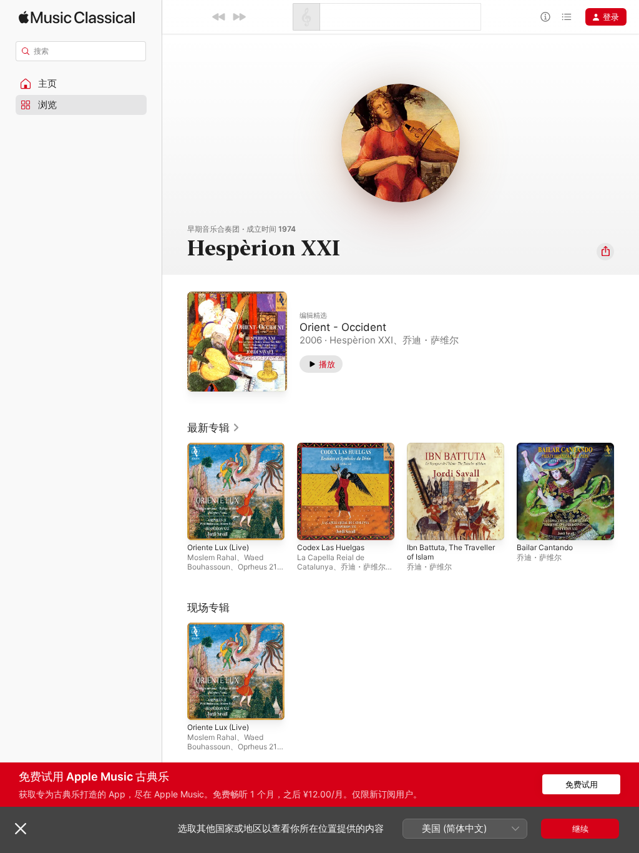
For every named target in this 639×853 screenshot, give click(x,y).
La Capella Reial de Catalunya (330, 562)
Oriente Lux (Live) (218, 547)
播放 (327, 364)
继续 (580, 829)
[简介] (545, 17)
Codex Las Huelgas (330, 547)
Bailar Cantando (545, 547)
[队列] (567, 17)
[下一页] (626, 491)
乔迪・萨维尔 (363, 566)
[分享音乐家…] (605, 251)
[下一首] (239, 17)
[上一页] (174, 491)
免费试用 (581, 784)
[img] (77, 17)
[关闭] (20, 828)
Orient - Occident (343, 327)
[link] (213, 428)
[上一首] (219, 17)
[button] (81, 83)
